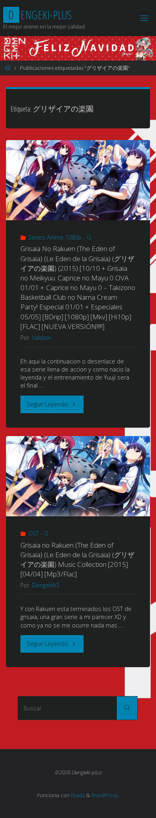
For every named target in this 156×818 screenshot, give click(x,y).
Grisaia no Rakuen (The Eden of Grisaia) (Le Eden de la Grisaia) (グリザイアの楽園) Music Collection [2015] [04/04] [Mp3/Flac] (77, 559)
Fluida (77, 795)
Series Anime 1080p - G (59, 237)
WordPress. (105, 795)
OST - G (38, 533)
